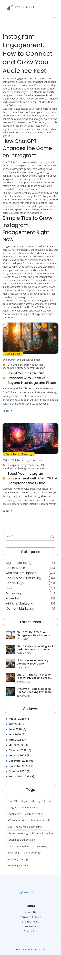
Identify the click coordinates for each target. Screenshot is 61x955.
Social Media (13, 353)
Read (6, 410)
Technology (15, 583)
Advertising (14, 598)
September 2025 (21, 776)
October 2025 (20, 771)
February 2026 (20, 750)
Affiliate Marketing (19, 603)
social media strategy (14, 367)
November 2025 (21, 766)
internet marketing (17, 833)
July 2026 (17, 724)
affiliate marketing (17, 820)
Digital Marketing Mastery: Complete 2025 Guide (32, 662)
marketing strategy (17, 865)
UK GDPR (30, 926)
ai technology (40, 846)
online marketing (29, 807)
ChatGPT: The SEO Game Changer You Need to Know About (33, 634)
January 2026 (19, 755)
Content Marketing (20, 608)
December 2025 (21, 760)
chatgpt (11, 807)
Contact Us (31, 931)
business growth (40, 820)
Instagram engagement (31, 364)
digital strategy (32, 852)
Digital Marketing (19, 563)
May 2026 (17, 734)
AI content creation (42, 833)
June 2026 (17, 729)
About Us (30, 912)
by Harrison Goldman (28, 359)
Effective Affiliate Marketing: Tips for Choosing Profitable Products (34, 690)
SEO (9, 588)
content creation (36, 367)
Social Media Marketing (19, 454)
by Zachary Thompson (30, 460)
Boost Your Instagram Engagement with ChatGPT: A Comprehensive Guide (32, 478)
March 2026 (18, 745)
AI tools (48, 801)
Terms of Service (30, 917)
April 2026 (17, 739)
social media (14, 814)
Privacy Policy (30, 921)
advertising (13, 852)
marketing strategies (18, 859)
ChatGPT (12, 364)
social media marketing (29, 826)
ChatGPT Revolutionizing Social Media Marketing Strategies (35, 648)
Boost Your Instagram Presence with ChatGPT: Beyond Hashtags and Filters (32, 378)
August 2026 (19, 718)
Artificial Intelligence (21, 573)
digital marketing (30, 801)
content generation (18, 846)
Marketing (13, 593)
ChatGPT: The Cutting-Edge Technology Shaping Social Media (33, 676)
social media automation (21, 839)
